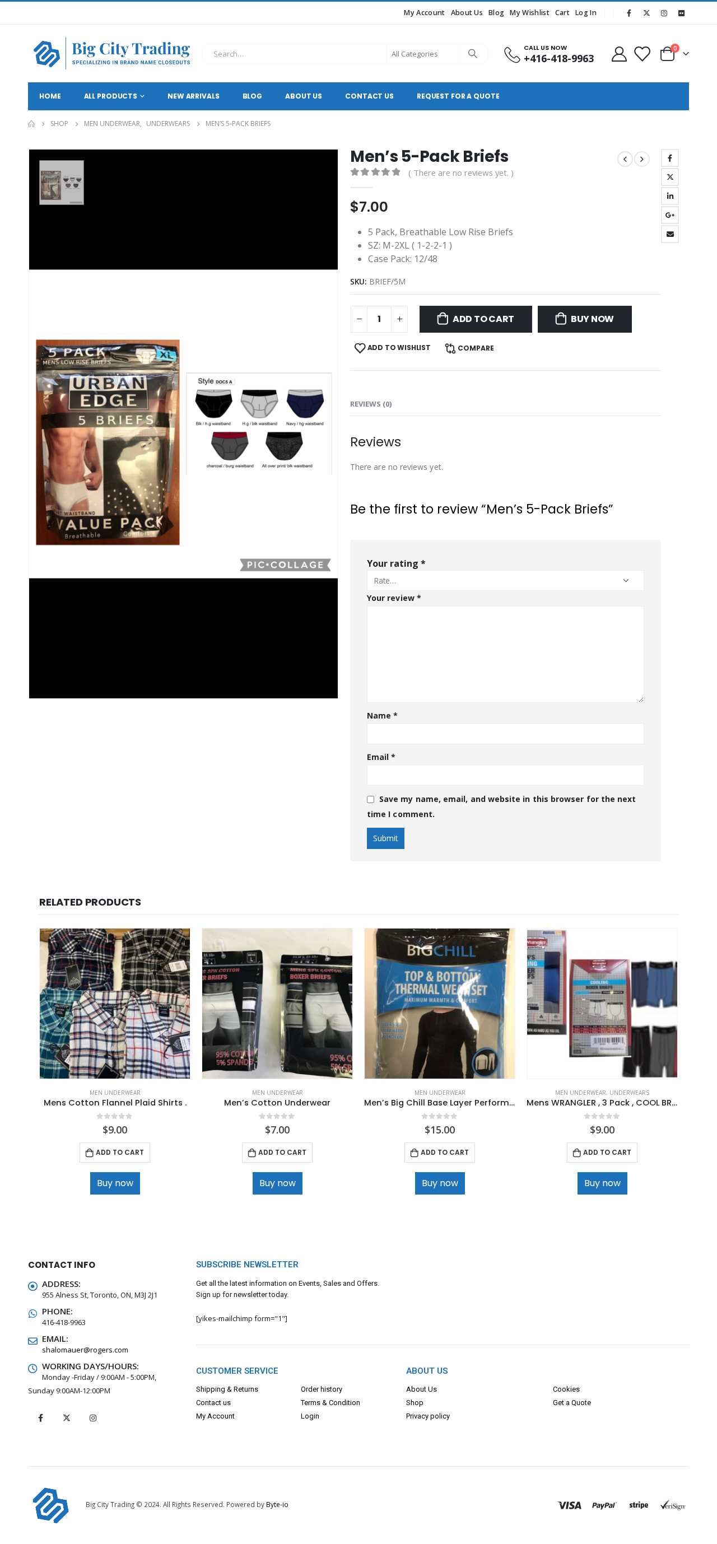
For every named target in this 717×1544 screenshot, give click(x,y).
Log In (586, 12)
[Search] (473, 53)
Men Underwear (115, 1093)
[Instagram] (664, 13)
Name (382, 715)
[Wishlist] (642, 53)
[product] (115, 1004)
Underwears (629, 1093)
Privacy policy (428, 1416)
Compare (476, 348)
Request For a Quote (458, 96)
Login (310, 1416)
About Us (467, 12)
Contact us (213, 1402)
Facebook (670, 158)
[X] (646, 13)
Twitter (670, 177)
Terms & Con (321, 1402)
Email (670, 234)
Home (50, 96)
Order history (321, 1389)
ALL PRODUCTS (111, 96)
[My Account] (619, 53)
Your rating (396, 563)
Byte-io (277, 1504)
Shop (414, 1402)
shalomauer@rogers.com (85, 1350)
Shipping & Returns (227, 1389)
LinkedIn (670, 196)
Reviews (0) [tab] (371, 404)
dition (351, 1402)
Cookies (566, 1389)
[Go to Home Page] (31, 123)
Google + (670, 215)
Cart (562, 12)
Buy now (592, 318)
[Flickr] (681, 13)
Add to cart (483, 318)
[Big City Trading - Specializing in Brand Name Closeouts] (112, 53)
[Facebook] (629, 13)
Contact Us (369, 96)
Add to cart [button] (120, 1152)
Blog (496, 12)
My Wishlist (529, 12)
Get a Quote (572, 1402)
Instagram (93, 1418)
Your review (394, 598)
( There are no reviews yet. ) (461, 172)
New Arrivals (193, 96)
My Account (424, 12)
